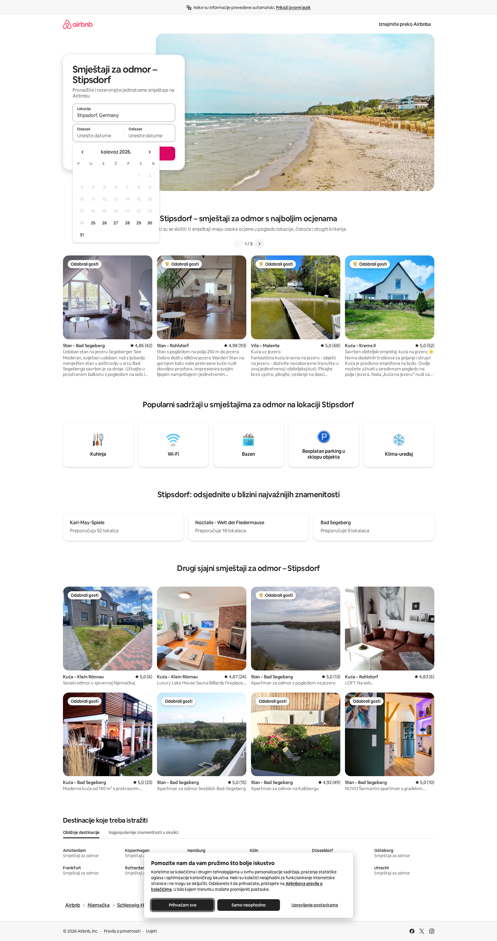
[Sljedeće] (259, 243)
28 (127, 223)
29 (138, 223)
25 (93, 223)
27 (115, 223)
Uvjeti (151, 931)
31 (82, 234)
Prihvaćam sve (182, 905)
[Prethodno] (238, 243)
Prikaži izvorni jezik (293, 7)
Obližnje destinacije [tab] (81, 832)
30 (149, 223)
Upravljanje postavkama (315, 905)
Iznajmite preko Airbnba (405, 24)
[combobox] (124, 115)
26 (104, 223)
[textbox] (98, 135)
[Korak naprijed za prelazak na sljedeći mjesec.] (149, 152)
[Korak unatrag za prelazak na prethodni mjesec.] (82, 152)
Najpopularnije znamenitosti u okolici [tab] (143, 832)
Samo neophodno (249, 905)
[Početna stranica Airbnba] (78, 24)
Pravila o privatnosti (122, 931)
